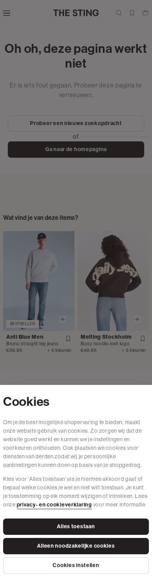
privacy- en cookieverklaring (54, 504)
